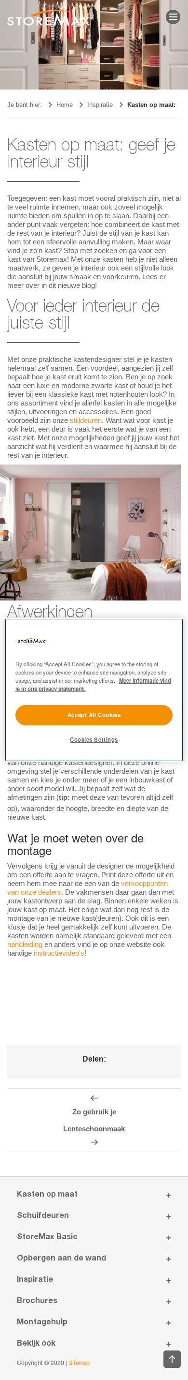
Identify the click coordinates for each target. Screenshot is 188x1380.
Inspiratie (100, 104)
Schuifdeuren (43, 1216)
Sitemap (79, 1363)
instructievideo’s (59, 953)
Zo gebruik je (94, 1112)
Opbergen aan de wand (61, 1259)
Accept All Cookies (94, 715)
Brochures (37, 1301)
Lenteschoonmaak (94, 1129)
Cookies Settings (94, 739)
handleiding (24, 944)
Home (64, 104)
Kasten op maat (47, 1195)
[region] (94, 690)
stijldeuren (86, 420)
